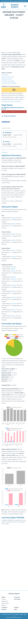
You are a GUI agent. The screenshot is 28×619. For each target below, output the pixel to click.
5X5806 (13, 217)
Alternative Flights (6, 79)
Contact (21, 614)
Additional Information (7, 77)
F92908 (13, 240)
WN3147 (13, 309)
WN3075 (13, 279)
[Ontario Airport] (3, 5)
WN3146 (13, 303)
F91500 (13, 234)
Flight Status (5, 74)
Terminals (17, 597)
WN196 (13, 268)
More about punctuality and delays (11, 101)
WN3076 (13, 285)
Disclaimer (16, 614)
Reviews (3, 609)
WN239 (13, 271)
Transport (4, 607)
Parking (16, 607)
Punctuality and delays (7, 81)
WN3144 (13, 291)
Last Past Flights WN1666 (8, 83)
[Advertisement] (14, 36)
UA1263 (13, 250)
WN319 (13, 316)
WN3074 (13, 277)
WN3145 (13, 297)
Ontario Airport (14, 6)
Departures (4, 601)
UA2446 (13, 256)
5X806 (13, 223)
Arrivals (3, 599)
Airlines (3, 605)
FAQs (15, 609)
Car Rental (17, 599)
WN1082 (13, 266)
